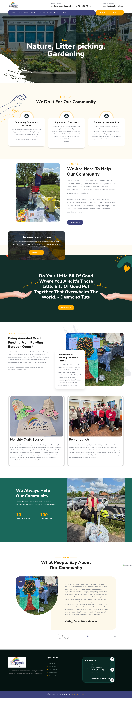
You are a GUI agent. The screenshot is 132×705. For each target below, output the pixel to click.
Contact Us (52, 688)
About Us (52, 676)
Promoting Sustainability (106, 122)
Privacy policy (53, 685)
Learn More (35, 252)
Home (13, 13)
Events (49, 13)
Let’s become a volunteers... (111, 13)
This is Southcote (30, 13)
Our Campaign (53, 682)
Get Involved (65, 307)
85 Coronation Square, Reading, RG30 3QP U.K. (71, 6)
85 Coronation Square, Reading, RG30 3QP (97, 682)
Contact (63, 13)
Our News (52, 679)
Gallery (42, 13)
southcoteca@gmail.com (113, 6)
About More (74, 222)
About (19, 13)
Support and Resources (67, 122)
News (56, 13)
